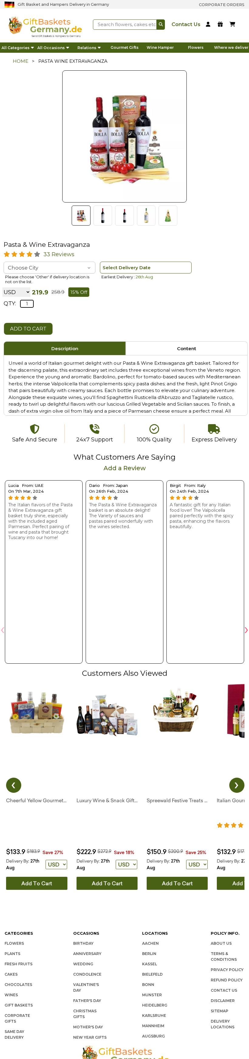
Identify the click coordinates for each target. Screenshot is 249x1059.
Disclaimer (223, 1000)
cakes (11, 974)
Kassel (149, 964)
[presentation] (2, 629)
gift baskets (19, 1005)
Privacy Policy (227, 969)
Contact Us (224, 990)
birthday (83, 943)
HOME (20, 61)
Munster (152, 995)
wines (11, 995)
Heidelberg (154, 1005)
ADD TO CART (28, 329)
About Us (221, 943)
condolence (87, 974)
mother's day (88, 1027)
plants (12, 953)
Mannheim (153, 1026)
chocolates (18, 984)
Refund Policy (227, 980)
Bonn (148, 984)
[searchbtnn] (161, 24)
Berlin (149, 953)
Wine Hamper (160, 47)
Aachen (150, 943)
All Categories (15, 47)
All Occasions (51, 47)
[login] (209, 25)
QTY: (10, 303)
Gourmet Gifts (124, 47)
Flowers (195, 47)
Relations (86, 47)
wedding (83, 964)
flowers (14, 943)
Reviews (58, 254)
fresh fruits (18, 964)
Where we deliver (231, 47)
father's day (87, 1000)
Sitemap (219, 1011)
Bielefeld (152, 974)
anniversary (87, 953)
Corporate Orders (221, 4)
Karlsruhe (154, 1015)
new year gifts (90, 1037)
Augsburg (153, 1036)
